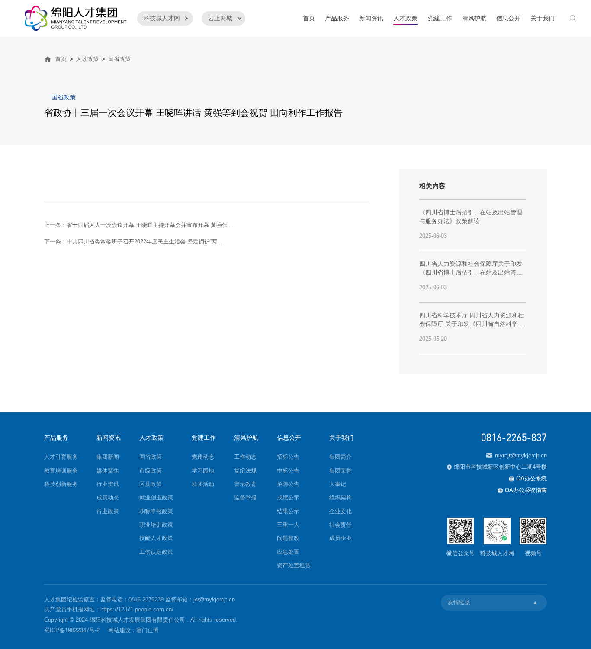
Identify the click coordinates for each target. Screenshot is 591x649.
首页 (309, 18)
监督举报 (245, 497)
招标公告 (288, 457)
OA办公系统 (528, 478)
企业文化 (340, 511)
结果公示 (288, 511)
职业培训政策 (156, 524)
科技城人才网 (166, 18)
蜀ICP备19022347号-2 (72, 630)
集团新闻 (107, 457)
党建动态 (203, 457)
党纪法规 (245, 470)
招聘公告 (288, 484)
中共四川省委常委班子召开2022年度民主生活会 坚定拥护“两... (144, 241)
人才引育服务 (61, 457)
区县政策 (150, 484)
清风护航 (474, 18)
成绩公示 (288, 497)
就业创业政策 (156, 497)
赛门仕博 (147, 630)
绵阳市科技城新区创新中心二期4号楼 (496, 467)
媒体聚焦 (107, 470)
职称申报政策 (156, 511)
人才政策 (405, 18)
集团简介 (340, 457)
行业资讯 (107, 484)
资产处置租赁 (294, 565)
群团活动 (203, 484)
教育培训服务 (61, 470)
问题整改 (288, 538)
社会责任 (340, 524)
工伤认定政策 (156, 552)
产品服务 (337, 18)
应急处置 (288, 552)
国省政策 (119, 59)
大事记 (337, 484)
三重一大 (288, 524)
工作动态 (245, 457)
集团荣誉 (340, 470)
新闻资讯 (371, 18)
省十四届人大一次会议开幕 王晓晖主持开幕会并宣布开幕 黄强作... (150, 225)
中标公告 (288, 470)
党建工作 (440, 18)
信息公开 (508, 18)
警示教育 (245, 484)
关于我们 (542, 18)
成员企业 (340, 538)
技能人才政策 (156, 538)
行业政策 (107, 511)
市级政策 (150, 470)
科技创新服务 (61, 484)
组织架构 (340, 497)
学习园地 (203, 470)
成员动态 (107, 497)
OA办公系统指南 (522, 490)
